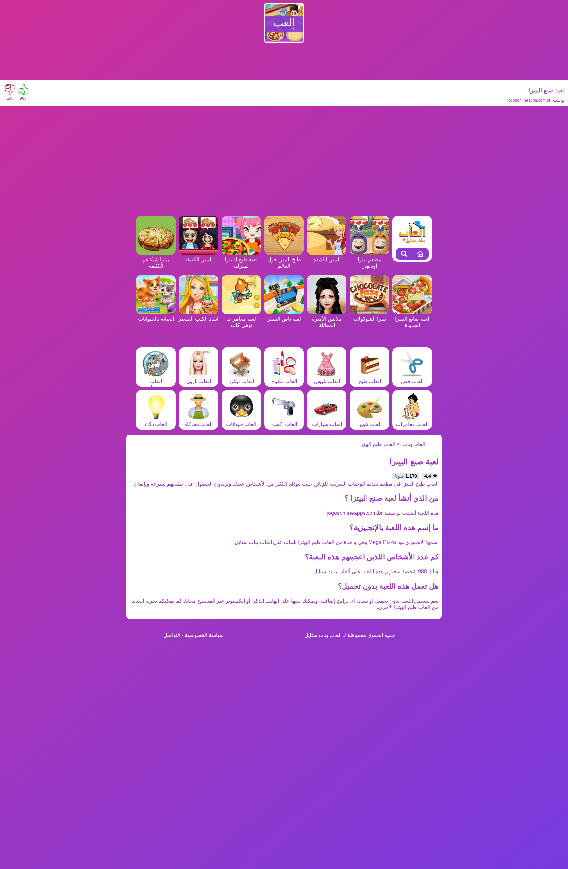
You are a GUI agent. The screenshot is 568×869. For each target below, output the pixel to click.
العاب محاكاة (198, 424)
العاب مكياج (284, 381)
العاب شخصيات (156, 384)
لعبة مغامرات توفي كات (241, 322)
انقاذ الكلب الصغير (198, 319)
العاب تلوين (369, 424)
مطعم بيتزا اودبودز (369, 263)
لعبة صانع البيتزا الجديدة (412, 322)
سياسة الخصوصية (204, 635)
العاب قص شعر (412, 384)
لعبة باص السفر (284, 319)
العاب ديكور (241, 381)
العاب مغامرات (412, 424)
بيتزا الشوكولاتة (369, 319)
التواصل (171, 635)
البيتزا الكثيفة (198, 259)
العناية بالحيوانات (156, 319)
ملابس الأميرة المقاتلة (327, 322)
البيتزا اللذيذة (327, 259)
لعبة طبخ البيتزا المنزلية (241, 263)
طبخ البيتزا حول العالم (284, 263)
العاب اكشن (284, 424)
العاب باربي (198, 381)
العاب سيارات (327, 424)
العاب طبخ (369, 381)
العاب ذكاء (156, 424)
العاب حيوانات (241, 424)
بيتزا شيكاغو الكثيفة (156, 263)
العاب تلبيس (327, 381)
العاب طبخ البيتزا (377, 444)
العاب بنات (413, 444)
